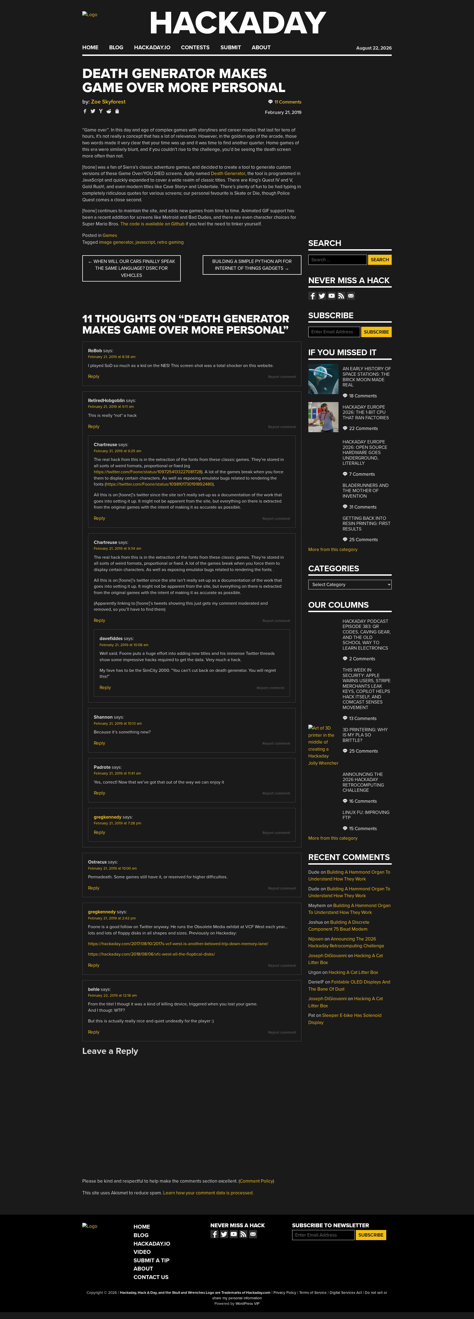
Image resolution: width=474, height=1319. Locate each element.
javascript (145, 242)
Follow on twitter (322, 296)
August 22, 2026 (374, 48)
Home (90, 47)
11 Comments (287, 102)
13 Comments (362, 718)
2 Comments (361, 659)
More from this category (332, 549)
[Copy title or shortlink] (117, 111)
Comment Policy (256, 1181)
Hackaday (237, 23)
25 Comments (363, 540)
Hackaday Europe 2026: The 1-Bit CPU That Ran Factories (366, 412)
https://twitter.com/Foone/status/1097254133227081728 (147, 472)
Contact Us (151, 1277)
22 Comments (363, 428)
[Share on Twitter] (93, 111)
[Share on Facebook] (85, 111)
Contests (195, 47)
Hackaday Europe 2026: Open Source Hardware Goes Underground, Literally (365, 452)
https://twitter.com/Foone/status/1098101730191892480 (159, 484)
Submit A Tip (152, 1260)
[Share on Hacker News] (101, 111)
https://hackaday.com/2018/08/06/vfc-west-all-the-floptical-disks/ (151, 954)
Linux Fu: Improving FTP (366, 815)
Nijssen (315, 939)
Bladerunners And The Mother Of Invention (366, 491)
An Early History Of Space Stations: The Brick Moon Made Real (367, 377)
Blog (116, 47)
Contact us (351, 296)
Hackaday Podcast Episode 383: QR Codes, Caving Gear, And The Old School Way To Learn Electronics (367, 634)
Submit (231, 47)
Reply (93, 376)
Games (110, 235)
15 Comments (362, 828)
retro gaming (170, 242)
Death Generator (228, 173)
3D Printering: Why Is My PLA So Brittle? (365, 735)
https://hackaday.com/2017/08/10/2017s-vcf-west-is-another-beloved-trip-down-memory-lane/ (178, 944)
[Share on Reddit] (109, 111)
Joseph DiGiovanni (327, 956)
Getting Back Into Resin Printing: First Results (367, 523)
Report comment (282, 377)
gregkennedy (108, 817)
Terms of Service (313, 1293)
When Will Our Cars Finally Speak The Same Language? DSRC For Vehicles (131, 268)
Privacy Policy (284, 1293)
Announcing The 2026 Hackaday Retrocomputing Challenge (363, 782)
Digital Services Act (346, 1293)
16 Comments (362, 801)
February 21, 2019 (283, 112)
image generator (116, 242)
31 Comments (362, 507)
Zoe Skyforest (108, 101)
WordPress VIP (247, 1303)
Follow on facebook (312, 296)
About (261, 47)
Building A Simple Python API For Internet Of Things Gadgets (252, 265)
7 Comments (361, 474)
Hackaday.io (152, 47)
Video (142, 1252)
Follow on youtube (332, 296)
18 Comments (362, 396)
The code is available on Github (152, 224)
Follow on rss (341, 296)
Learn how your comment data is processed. (208, 1193)
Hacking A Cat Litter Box (353, 972)
